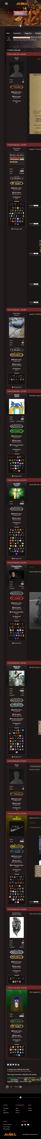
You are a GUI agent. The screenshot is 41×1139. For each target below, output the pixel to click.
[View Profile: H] (17, 829)
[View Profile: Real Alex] (17, 327)
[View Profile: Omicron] (17, 1003)
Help (11, 1086)
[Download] (18, 1064)
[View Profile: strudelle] (17, 493)
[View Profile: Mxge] (17, 69)
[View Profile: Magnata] (17, 678)
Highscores (6, 1112)
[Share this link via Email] (13, 1064)
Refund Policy (6, 1129)
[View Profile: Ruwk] (17, 406)
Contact (30, 1110)
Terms (29, 1108)
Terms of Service (7, 1124)
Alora (8, 33)
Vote (4, 1110)
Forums (17, 1112)
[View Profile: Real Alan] (17, 159)
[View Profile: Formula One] (17, 574)
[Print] (16, 1064)
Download (5, 1108)
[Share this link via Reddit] (10, 1064)
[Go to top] (20, 1087)
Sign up (17, 1110)
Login (17, 1108)
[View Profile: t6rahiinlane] (16, 927)
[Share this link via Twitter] (8, 1064)
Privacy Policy (18, 1086)
